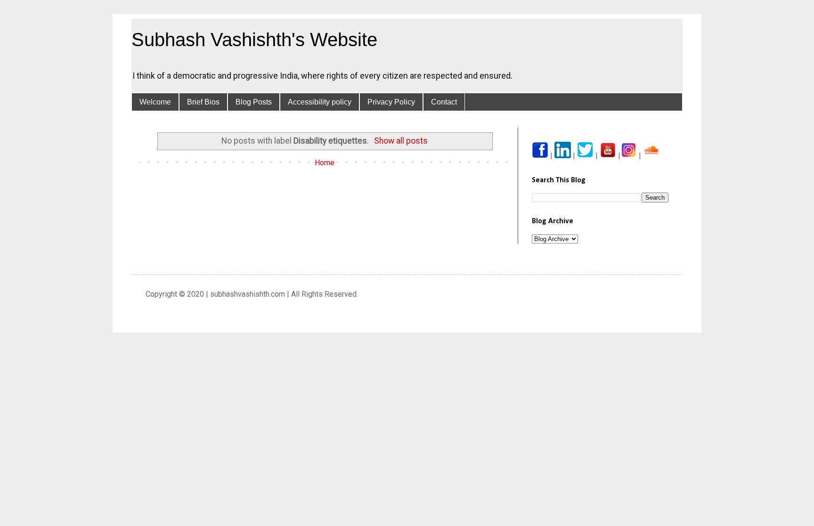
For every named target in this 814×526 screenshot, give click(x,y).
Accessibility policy (319, 102)
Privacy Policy (391, 102)
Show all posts (401, 141)
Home (324, 162)
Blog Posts (254, 102)
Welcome (155, 102)
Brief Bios (203, 102)
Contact (444, 102)
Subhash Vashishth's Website (254, 39)
